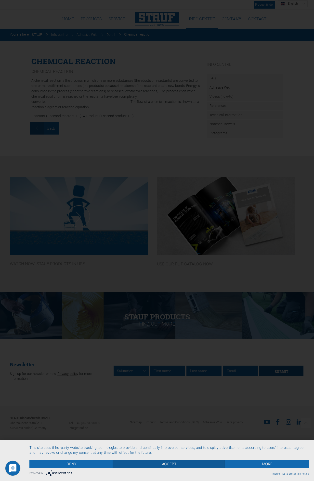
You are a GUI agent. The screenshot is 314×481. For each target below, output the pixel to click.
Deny (71, 464)
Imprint (276, 473)
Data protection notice (295, 473)
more (267, 464)
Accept (169, 464)
